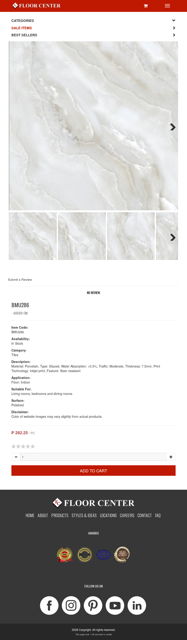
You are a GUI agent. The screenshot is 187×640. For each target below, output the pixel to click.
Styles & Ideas (84, 515)
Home (30, 515)
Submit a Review (20, 279)
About (43, 515)
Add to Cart (93, 470)
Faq (158, 515)
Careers (127, 515)
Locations (108, 515)
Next (171, 125)
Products (59, 515)
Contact (145, 515)
